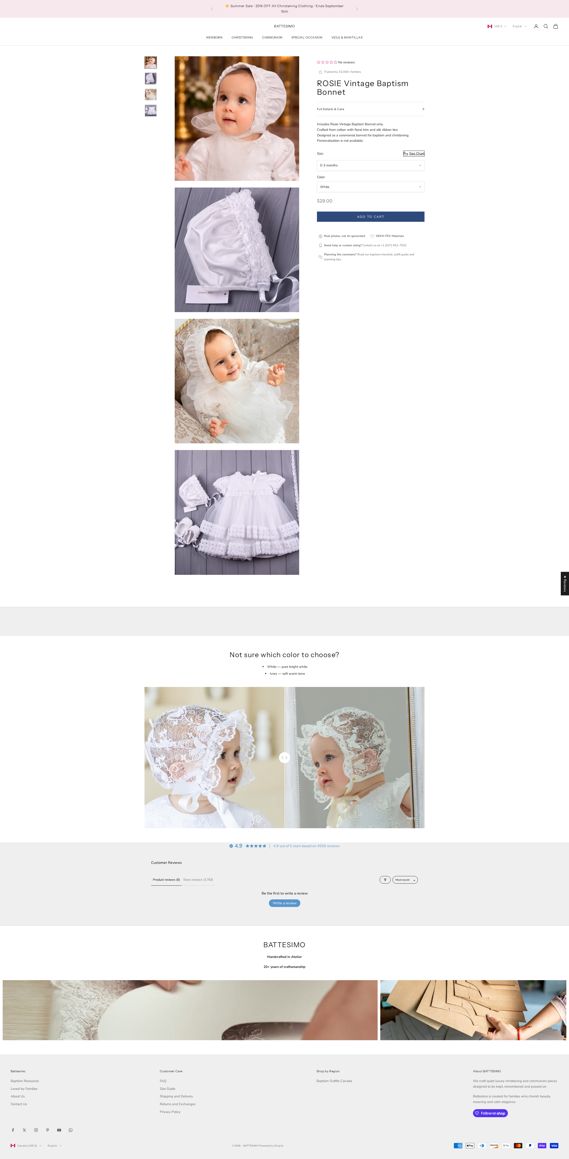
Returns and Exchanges (177, 1104)
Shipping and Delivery (176, 1096)
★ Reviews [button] (565, 583)
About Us (18, 1096)
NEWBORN (214, 37)
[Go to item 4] (150, 110)
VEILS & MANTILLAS (347, 37)
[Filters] (385, 880)
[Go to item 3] (150, 94)
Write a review (285, 903)
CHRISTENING (242, 37)
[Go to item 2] (150, 78)
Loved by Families (24, 1088)
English (517, 26)
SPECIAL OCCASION (307, 37)
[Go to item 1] (150, 62)
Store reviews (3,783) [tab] (198, 880)
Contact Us (19, 1104)
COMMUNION (272, 37)
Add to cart (371, 217)
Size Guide (167, 1088)
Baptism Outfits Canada (334, 1081)
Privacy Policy (170, 1112)
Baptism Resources (25, 1081)
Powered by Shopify (271, 1145)
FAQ (163, 1081)
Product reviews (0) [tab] (166, 880)
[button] (327, 62)
